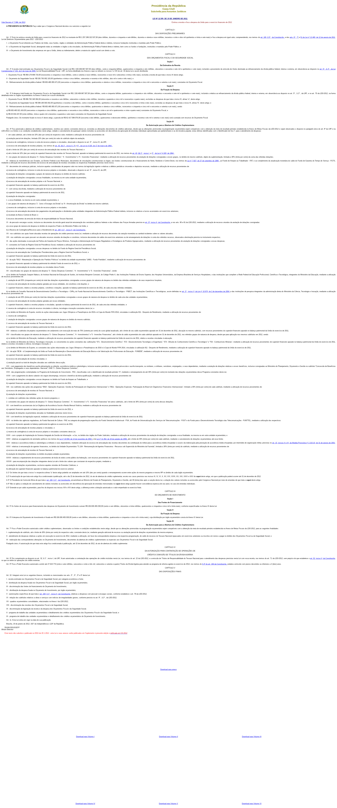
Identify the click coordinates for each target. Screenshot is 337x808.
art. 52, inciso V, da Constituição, (323, 558)
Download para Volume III (251, 737)
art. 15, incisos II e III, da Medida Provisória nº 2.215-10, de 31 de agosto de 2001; (303, 443)
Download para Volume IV (85, 804)
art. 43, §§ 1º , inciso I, (141, 153)
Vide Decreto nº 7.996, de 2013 (13, 22)
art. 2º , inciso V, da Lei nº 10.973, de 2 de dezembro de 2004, (206, 291)
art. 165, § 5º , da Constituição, (273, 37)
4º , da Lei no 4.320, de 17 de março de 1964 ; (95, 146)
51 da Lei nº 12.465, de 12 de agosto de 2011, (318, 37)
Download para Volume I (85, 737)
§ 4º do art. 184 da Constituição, (214, 564)
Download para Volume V (168, 804)
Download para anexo (168, 669)
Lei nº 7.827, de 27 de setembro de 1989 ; (203, 161)
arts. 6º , (293, 37)
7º (298, 37)
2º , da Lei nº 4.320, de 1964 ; (163, 153)
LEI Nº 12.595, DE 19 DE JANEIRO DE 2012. (170, 19)
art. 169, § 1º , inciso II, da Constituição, (55, 594)
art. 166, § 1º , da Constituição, (59, 480)
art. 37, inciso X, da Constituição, (158, 222)
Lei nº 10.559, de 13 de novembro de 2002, (76, 439)
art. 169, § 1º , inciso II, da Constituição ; (70, 230)
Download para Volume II (168, 737)
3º (75, 146)
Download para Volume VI (251, 804)
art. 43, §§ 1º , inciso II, (64, 146)
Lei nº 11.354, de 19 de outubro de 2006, (112, 439)
